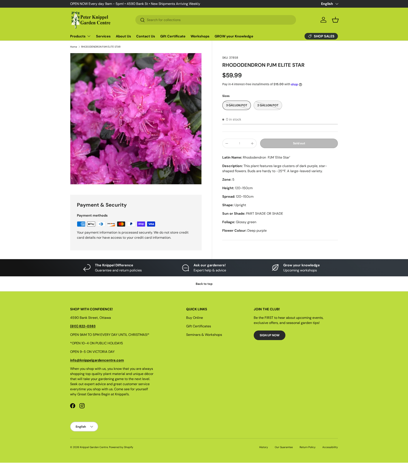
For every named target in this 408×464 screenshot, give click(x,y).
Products (78, 36)
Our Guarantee (284, 447)
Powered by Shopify (121, 447)
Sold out (299, 143)
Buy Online (194, 317)
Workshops (200, 36)
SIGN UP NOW (269, 335)
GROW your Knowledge (234, 36)
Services (103, 36)
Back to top (204, 284)
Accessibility (330, 447)
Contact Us (145, 36)
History (263, 447)
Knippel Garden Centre (94, 447)
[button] (335, 19)
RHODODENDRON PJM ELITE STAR (100, 46)
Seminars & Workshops (204, 334)
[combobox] (215, 20)
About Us (123, 36)
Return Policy (308, 447)
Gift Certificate (173, 36)
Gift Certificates (198, 326)
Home (73, 46)
